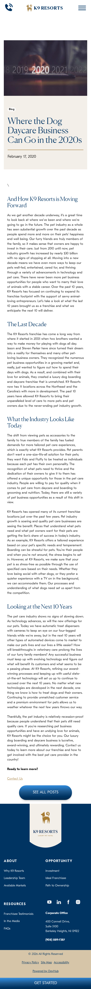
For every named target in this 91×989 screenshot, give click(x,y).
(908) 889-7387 (55, 940)
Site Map (46, 962)
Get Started (45, 983)
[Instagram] (78, 902)
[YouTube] (49, 902)
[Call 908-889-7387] (9, 8)
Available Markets (15, 885)
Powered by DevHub (46, 971)
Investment (52, 871)
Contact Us (15, 778)
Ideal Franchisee (56, 878)
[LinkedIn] (59, 902)
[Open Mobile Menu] (81, 8)
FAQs (7, 928)
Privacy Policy (30, 962)
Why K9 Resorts (14, 871)
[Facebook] (68, 902)
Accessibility (61, 962)
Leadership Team (14, 878)
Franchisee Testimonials (18, 914)
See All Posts (45, 792)
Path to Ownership (57, 885)
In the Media (12, 921)
